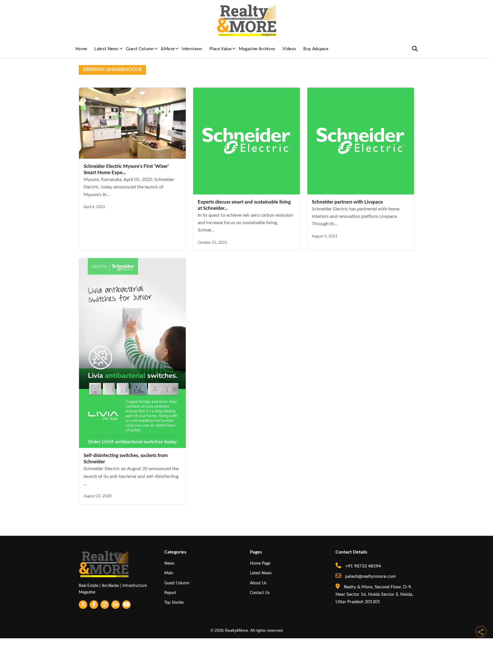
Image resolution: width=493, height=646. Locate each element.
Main (168, 573)
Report (170, 593)
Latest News (106, 49)
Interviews (192, 49)
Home (81, 49)
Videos (289, 49)
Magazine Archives (257, 49)
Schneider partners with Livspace (347, 202)
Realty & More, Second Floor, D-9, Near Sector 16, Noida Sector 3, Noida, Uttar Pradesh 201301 (374, 594)
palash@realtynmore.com (370, 576)
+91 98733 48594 (362, 566)
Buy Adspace (315, 49)
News (169, 563)
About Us (258, 583)
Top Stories (174, 602)
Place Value (220, 49)
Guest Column (140, 49)
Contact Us (260, 593)
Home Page (260, 563)
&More (168, 49)
